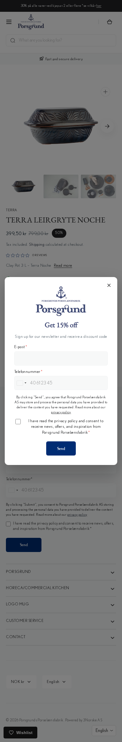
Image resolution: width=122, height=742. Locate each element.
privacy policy (61, 412)
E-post (20, 347)
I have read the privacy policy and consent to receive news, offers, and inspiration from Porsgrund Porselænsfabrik (66, 427)
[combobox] (21, 383)
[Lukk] (109, 285)
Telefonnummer (28, 372)
